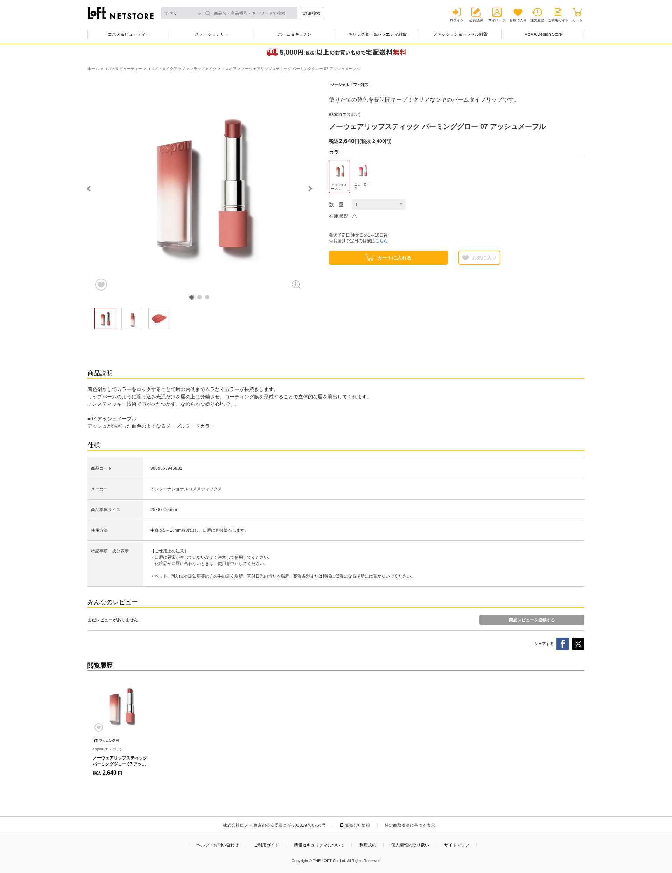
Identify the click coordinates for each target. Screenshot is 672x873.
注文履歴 (537, 20)
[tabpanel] (199, 187)
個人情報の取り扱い (410, 845)
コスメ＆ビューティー (129, 34)
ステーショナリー (212, 34)
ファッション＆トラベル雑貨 (460, 34)
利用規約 (367, 845)
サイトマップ (456, 845)
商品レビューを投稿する (532, 619)
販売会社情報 (357, 825)
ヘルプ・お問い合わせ (218, 845)
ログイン (457, 20)
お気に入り (518, 20)
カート (577, 20)
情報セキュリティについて (319, 845)
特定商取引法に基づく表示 (410, 825)
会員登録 (476, 20)
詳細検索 (311, 13)
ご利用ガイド (558, 20)
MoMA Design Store (543, 34)
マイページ (497, 20)
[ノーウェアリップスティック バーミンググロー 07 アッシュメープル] (121, 706)
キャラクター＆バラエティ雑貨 (377, 34)
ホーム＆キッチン (295, 34)
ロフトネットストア (121, 13)
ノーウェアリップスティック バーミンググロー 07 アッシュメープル (120, 764)
